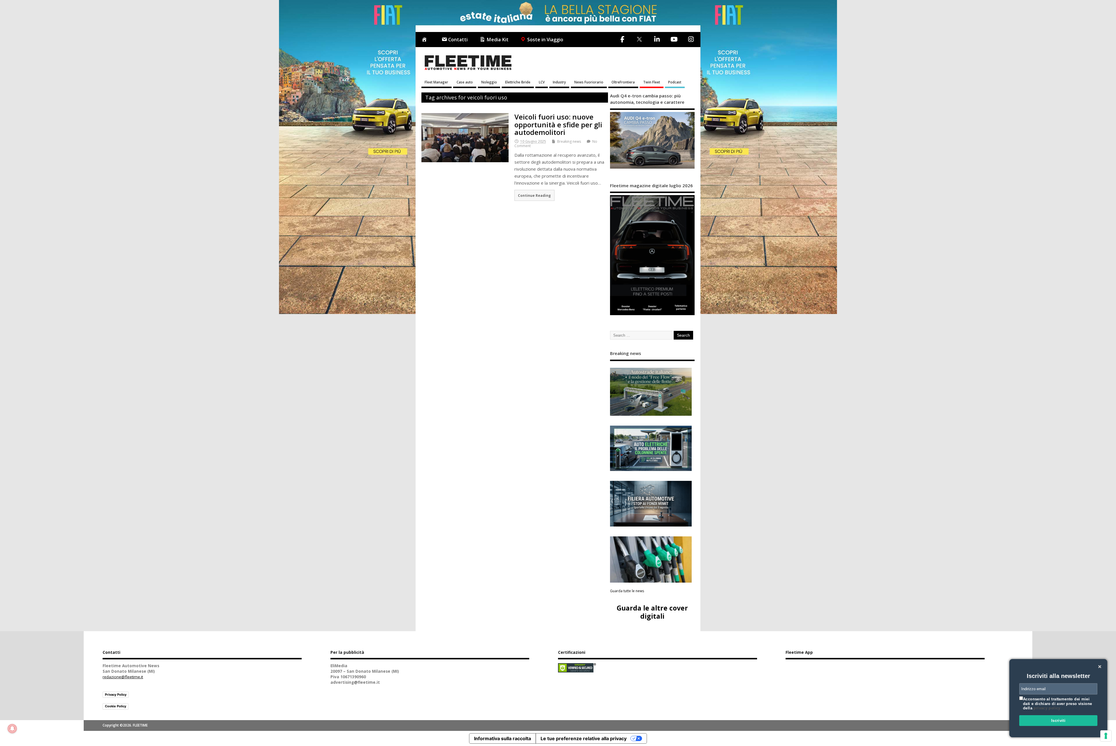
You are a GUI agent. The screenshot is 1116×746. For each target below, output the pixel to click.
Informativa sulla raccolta (502, 738)
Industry (559, 82)
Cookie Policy (115, 706)
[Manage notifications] (12, 728)
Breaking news (569, 141)
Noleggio (489, 82)
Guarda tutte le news (627, 590)
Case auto (465, 82)
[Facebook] (622, 39)
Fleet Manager (436, 82)
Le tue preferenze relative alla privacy (584, 738)
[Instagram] (691, 39)
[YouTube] (673, 39)
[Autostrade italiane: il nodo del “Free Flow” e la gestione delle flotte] (651, 391)
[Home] (425, 40)
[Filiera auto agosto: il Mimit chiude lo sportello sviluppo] (651, 504)
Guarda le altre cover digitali (652, 611)
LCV (542, 82)
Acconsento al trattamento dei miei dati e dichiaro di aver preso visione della (1057, 703)
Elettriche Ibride (517, 82)
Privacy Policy (115, 695)
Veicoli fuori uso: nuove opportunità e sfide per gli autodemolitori (558, 124)
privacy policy (1046, 708)
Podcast (674, 82)
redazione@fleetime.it (123, 676)
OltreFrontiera (623, 82)
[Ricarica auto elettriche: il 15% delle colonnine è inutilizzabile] (651, 448)
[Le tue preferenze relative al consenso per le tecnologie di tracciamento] (1105, 735)
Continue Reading (534, 195)
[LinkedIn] (656, 39)
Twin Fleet (651, 82)
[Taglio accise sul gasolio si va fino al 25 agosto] (651, 559)
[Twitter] (639, 40)
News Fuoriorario (588, 82)
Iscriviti (1058, 720)
